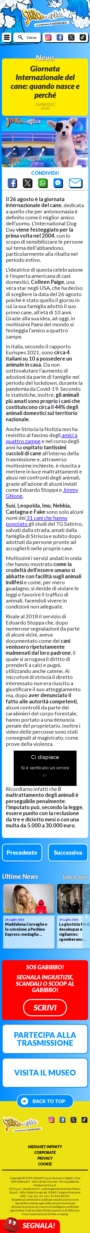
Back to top (49, 1101)
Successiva (68, 852)
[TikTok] (83, 37)
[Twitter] (71, 37)
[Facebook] (60, 37)
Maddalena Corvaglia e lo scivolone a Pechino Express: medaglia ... (26, 929)
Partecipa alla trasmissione (45, 1039)
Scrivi (45, 1007)
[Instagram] (48, 37)
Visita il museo (45, 1072)
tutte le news (75, 876)
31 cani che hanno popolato (36, 520)
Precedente (22, 852)
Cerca (31, 37)
